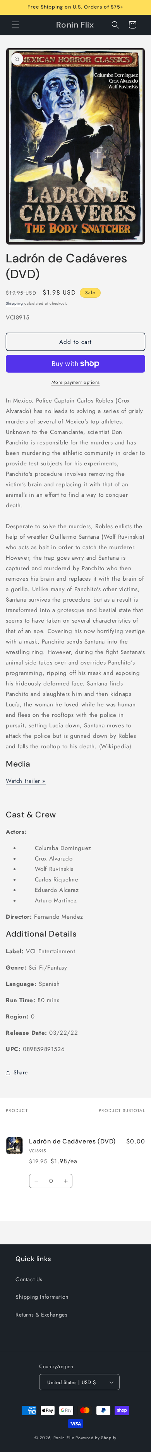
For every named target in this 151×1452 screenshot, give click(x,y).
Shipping (14, 303)
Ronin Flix (63, 1438)
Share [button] (21, 1072)
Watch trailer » (26, 781)
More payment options (75, 382)
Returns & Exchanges (41, 1314)
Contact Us (29, 1279)
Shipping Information (42, 1297)
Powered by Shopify (96, 1438)
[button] (15, 24)
